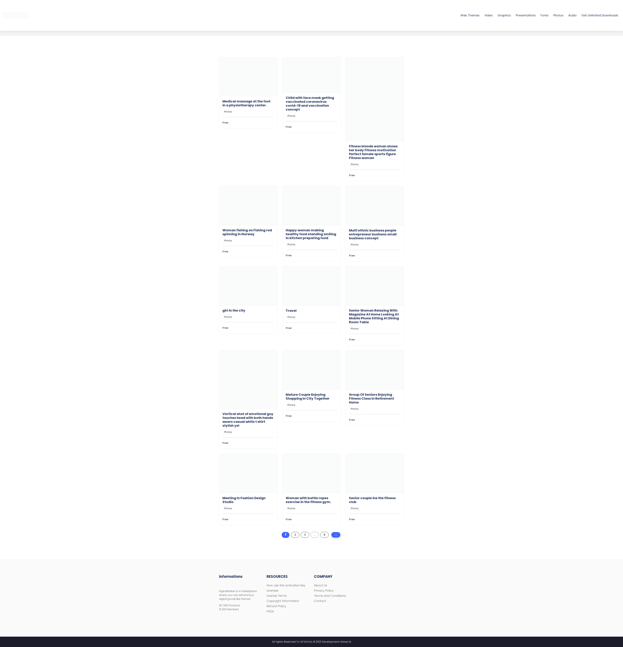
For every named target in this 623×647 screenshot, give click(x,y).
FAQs (270, 611)
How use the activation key (286, 585)
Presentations (526, 15)
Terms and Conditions (330, 596)
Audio (572, 15)
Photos (558, 15)
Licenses (272, 590)
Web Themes (470, 15)
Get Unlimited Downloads (599, 15)
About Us (320, 585)
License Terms (277, 596)
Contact (320, 601)
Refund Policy (276, 606)
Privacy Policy (324, 590)
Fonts (545, 15)
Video (488, 15)
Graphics (504, 15)
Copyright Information (283, 601)
